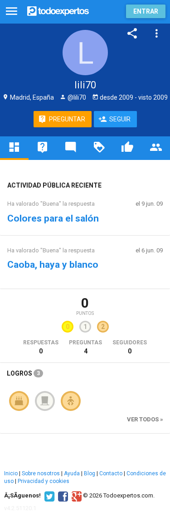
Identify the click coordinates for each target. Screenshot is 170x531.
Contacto (110, 473)
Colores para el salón (53, 218)
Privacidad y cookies (43, 481)
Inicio (11, 473)
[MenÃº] (11, 11)
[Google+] (75, 495)
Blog (89, 473)
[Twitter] (48, 495)
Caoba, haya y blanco (52, 264)
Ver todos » (145, 419)
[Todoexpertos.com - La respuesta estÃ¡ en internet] (58, 10)
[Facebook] (62, 495)
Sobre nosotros (41, 473)
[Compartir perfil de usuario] (132, 33)
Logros (23, 373)
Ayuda (72, 473)
